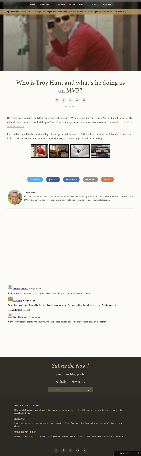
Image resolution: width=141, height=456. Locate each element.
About (82, 4)
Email (91, 180)
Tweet (36, 180)
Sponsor (106, 4)
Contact (94, 4)
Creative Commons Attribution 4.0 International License (65, 410)
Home (32, 4)
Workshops (45, 4)
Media (72, 4)
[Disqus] (70, 243)
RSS (108, 180)
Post (54, 180)
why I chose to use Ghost (113, 436)
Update (72, 180)
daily (63, 382)
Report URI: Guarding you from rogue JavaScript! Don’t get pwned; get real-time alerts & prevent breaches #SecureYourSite (66, 12)
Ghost (39, 436)
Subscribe (125, 454)
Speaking (60, 4)
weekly (80, 382)
